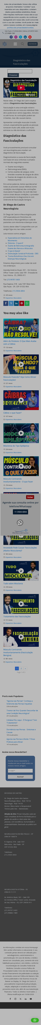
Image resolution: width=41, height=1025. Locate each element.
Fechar (30, 497)
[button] (35, 1020)
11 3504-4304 (20, 511)
